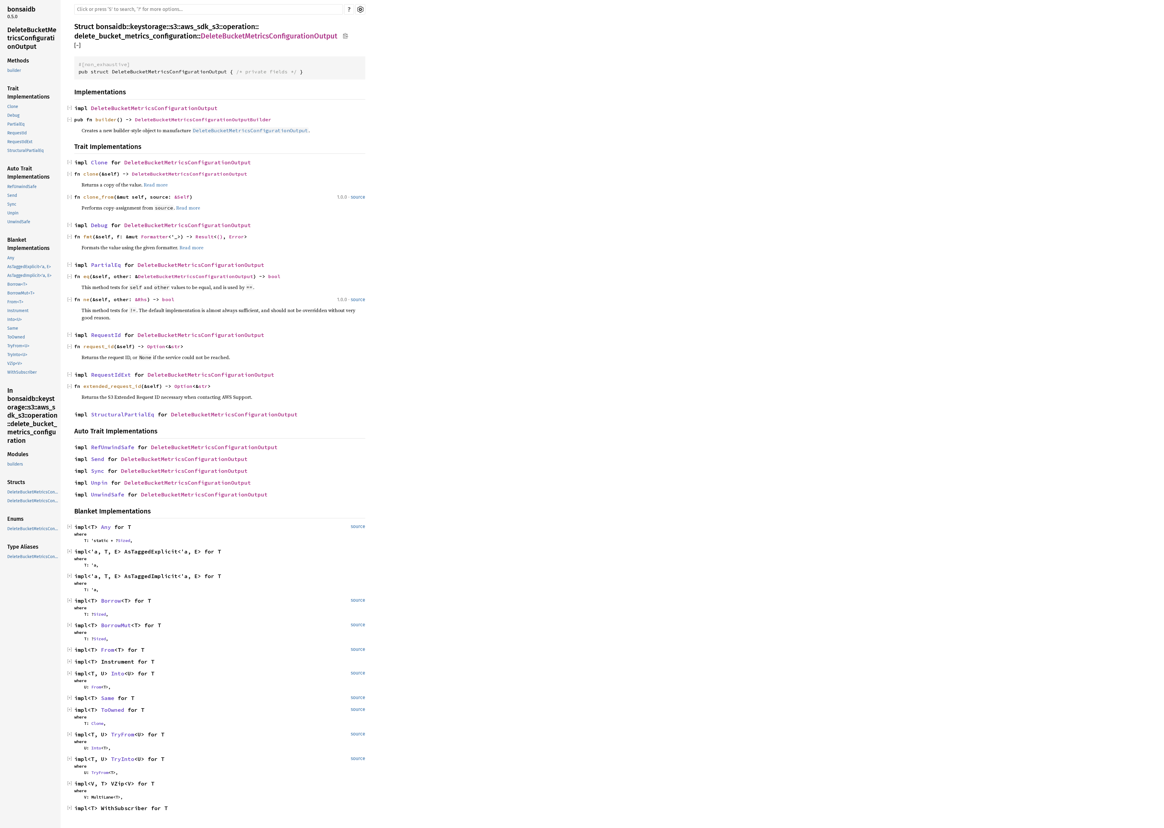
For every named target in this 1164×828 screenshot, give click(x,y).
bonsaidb (21, 9)
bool (274, 276)
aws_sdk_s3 (200, 26)
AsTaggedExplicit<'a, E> (29, 266)
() (220, 237)
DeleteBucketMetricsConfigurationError (33, 528)
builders (15, 464)
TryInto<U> (17, 354)
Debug (13, 115)
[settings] (360, 9)
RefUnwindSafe (22, 186)
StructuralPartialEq (25, 150)
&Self (181, 197)
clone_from (98, 197)
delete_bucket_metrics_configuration (135, 36)
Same (12, 328)
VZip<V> (14, 363)
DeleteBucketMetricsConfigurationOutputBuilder (203, 119)
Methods (18, 60)
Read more (156, 184)
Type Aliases (22, 547)
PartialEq (16, 124)
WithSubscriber (22, 372)
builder (14, 70)
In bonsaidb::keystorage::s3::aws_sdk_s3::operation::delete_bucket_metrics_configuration (32, 415)
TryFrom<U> (18, 345)
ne (86, 299)
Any (10, 258)
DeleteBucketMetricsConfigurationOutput (31, 38)
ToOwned (16, 337)
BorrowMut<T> (21, 293)
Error (236, 237)
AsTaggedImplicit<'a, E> (29, 275)
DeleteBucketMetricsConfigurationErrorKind (33, 556)
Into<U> (14, 319)
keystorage (148, 26)
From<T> (15, 302)
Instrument (17, 310)
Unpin (12, 213)
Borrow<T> (17, 284)
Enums (15, 519)
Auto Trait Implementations (28, 172)
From (107, 649)
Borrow (111, 600)
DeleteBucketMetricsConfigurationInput (33, 492)
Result (205, 237)
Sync (11, 204)
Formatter (154, 237)
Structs (16, 482)
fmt (87, 237)
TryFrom (122, 734)
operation (239, 26)
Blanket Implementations (28, 244)
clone (91, 174)
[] (77, 45)
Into (117, 673)
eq (86, 276)
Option (156, 346)
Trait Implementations (28, 92)
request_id (98, 346)
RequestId (17, 133)
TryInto (122, 759)
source (358, 197)
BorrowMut (116, 625)
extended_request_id (112, 386)
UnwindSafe (18, 221)
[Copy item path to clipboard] (345, 36)
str (175, 346)
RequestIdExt (19, 141)
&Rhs (141, 299)
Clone (12, 106)
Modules (17, 454)
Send (12, 195)
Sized (124, 540)
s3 (173, 26)
